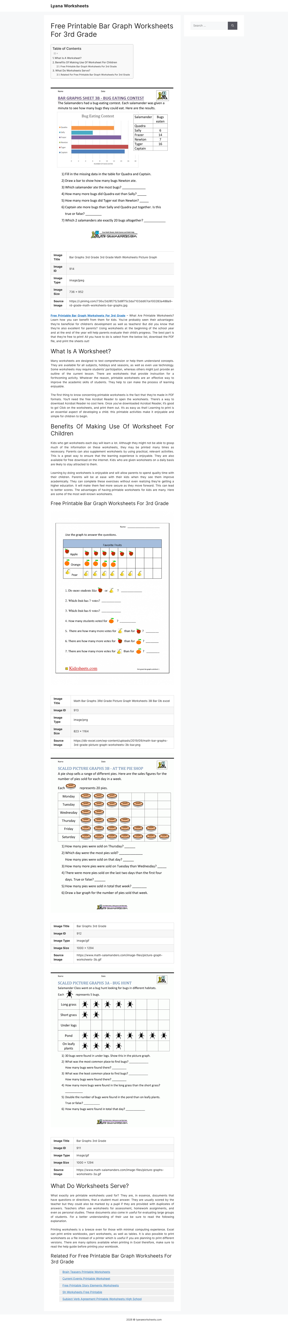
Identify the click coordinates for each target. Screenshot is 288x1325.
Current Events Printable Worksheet (86, 1278)
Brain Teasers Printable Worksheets (86, 1272)
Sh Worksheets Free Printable (82, 1292)
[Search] (232, 26)
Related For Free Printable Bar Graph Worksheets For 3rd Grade (95, 74)
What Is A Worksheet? (68, 58)
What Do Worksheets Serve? (72, 70)
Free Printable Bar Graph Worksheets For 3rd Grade (88, 66)
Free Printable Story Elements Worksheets (90, 1285)
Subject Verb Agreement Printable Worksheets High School (102, 1299)
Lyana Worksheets (70, 5)
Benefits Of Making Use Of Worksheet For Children (86, 62)
